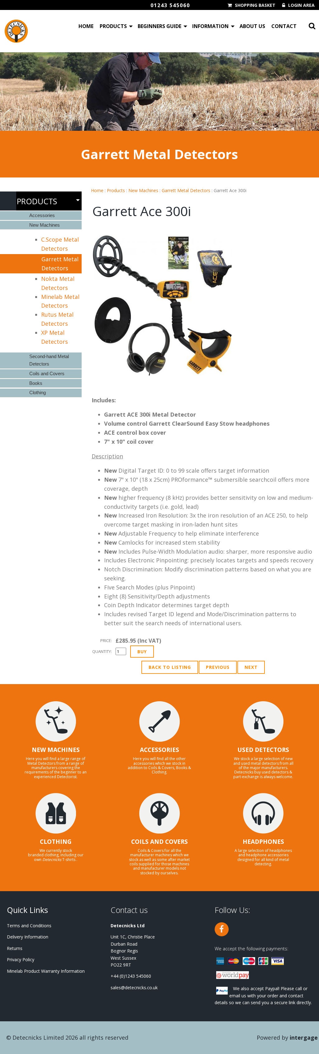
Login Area (301, 5)
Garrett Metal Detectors (186, 190)
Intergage (304, 1037)
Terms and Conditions (29, 926)
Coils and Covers (46, 373)
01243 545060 (170, 5)
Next (251, 667)
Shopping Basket (255, 5)
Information (210, 26)
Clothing (37, 392)
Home (86, 26)
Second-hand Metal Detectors (49, 360)
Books (35, 383)
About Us (252, 26)
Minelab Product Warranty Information (46, 971)
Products (113, 26)
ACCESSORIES (159, 750)
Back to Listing (170, 667)
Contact (284, 26)
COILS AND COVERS (159, 842)
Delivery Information (27, 937)
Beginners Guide (159, 26)
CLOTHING (56, 842)
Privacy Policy (20, 959)
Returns (14, 948)
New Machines (143, 190)
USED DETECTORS (263, 750)
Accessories (42, 215)
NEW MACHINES (56, 750)
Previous (218, 667)
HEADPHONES (263, 842)
